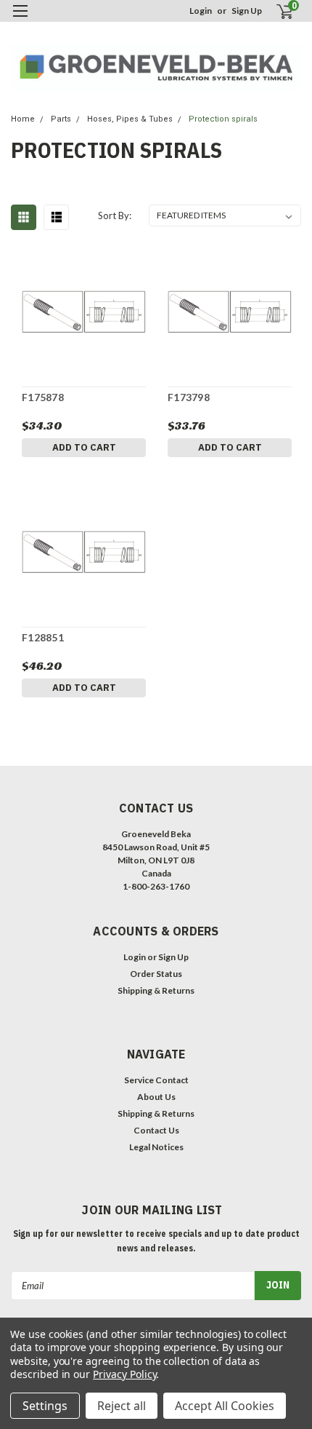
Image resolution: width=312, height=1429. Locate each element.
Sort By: (114, 215)
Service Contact (156, 1079)
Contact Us (156, 1130)
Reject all (121, 1406)
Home (23, 119)
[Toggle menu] (20, 20)
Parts (61, 119)
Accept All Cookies (224, 1406)
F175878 (43, 397)
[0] (276, 11)
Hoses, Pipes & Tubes (130, 119)
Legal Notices (156, 1146)
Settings (44, 1406)
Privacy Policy (124, 1374)
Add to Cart (84, 447)
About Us (156, 1096)
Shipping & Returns (156, 990)
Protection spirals (223, 119)
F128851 (43, 637)
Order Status (156, 973)
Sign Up (246, 10)
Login (200, 10)
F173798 (189, 397)
